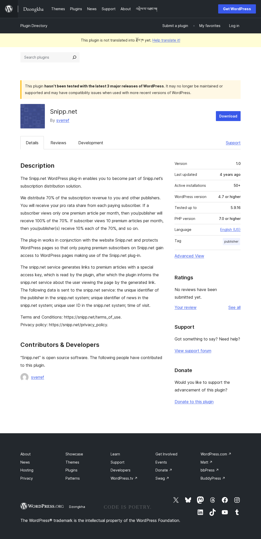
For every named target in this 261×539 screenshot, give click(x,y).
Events (161, 462)
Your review (186, 307)
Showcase (74, 454)
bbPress (210, 470)
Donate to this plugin (194, 401)
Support (233, 142)
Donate (163, 470)
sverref (62, 120)
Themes (72, 462)
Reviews (58, 142)
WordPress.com (216, 454)
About (25, 454)
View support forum (193, 350)
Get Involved (166, 454)
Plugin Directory (33, 25)
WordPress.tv (124, 478)
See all (234, 307)
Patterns (73, 478)
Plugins (71, 470)
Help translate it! (166, 40)
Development (90, 142)
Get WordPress (237, 9)
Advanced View (189, 255)
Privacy (26, 478)
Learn (115, 454)
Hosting (26, 470)
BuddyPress (213, 478)
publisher (231, 241)
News (25, 462)
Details (32, 142)
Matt (207, 462)
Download (228, 116)
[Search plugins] (74, 57)
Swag (162, 478)
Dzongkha (77, 507)
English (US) (230, 229)
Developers (120, 470)
